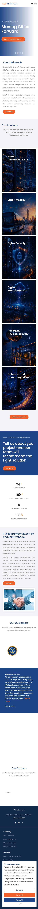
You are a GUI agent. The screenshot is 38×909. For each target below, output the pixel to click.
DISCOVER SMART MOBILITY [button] (13, 39)
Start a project (19, 818)
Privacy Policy (19, 904)
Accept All (19, 900)
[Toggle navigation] (35, 3)
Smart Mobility (8, 860)
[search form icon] (32, 3)
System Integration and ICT (12, 856)
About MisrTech (8, 836)
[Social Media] (15, 822)
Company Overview (9, 846)
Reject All (19, 895)
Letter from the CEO (9, 839)
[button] (15, 53)
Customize (19, 890)
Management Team (9, 843)
